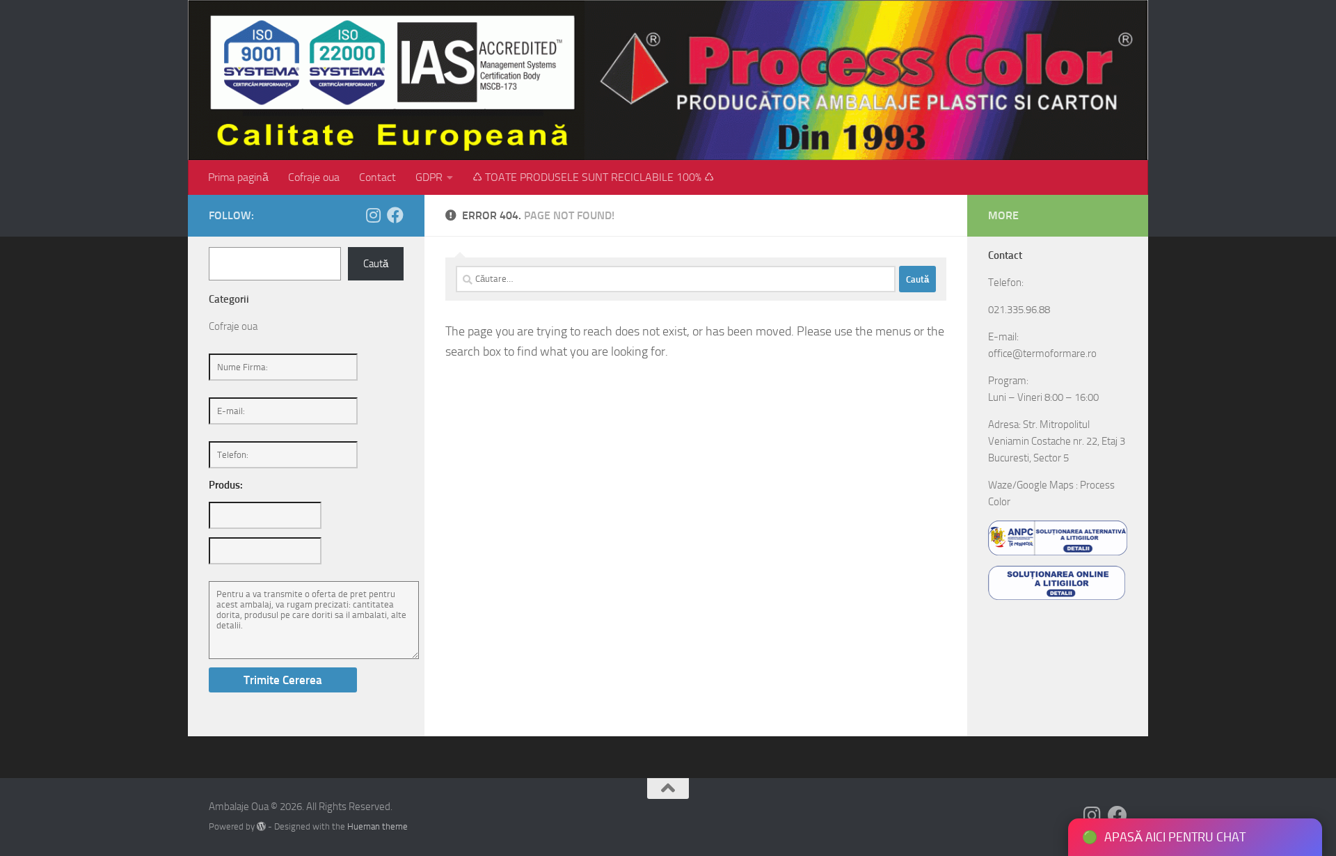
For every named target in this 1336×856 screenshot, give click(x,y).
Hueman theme (377, 826)
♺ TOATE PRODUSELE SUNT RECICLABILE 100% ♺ (593, 177)
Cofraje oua (314, 177)
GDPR (429, 177)
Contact (377, 177)
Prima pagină (238, 177)
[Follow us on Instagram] (373, 215)
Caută (375, 263)
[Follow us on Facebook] (395, 215)
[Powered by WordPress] (261, 826)
